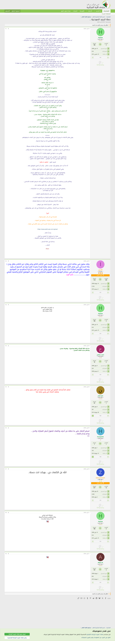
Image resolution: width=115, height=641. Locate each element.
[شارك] (8, 29)
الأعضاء (90, 11)
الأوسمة (82, 11)
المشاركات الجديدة (106, 14)
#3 (6, 305)
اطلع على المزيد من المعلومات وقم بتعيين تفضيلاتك (96, 637)
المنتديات (106, 11)
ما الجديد (98, 11)
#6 (6, 428)
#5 (6, 387)
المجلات (75, 11)
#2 (6, 261)
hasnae (107, 22)
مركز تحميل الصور (66, 11)
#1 (6, 29)
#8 (6, 512)
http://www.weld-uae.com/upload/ (47, 229)
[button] (94, 11)
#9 (6, 554)
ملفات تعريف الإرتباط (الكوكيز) (94, 634)
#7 (6, 469)
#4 (6, 346)
